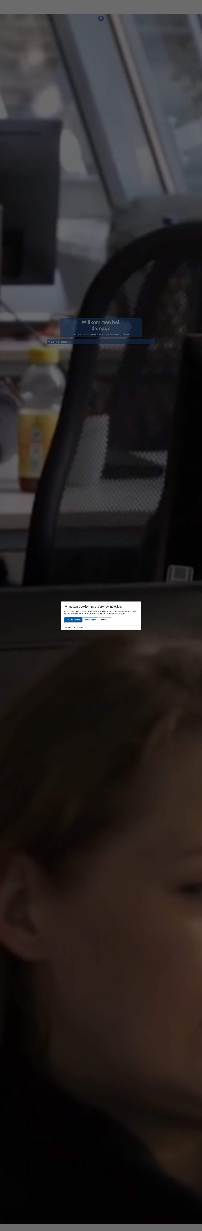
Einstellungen (90, 620)
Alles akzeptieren (73, 620)
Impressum (67, 627)
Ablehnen (104, 620)
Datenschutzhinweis (79, 627)
